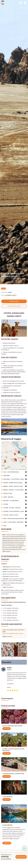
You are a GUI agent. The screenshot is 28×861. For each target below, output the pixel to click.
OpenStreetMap (19, 469)
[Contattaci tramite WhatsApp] (24, 848)
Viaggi (7, 278)
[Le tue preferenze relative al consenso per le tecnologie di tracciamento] (1, 645)
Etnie (3, 288)
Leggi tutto (6, 728)
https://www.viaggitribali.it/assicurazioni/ (12, 633)
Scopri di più (6, 843)
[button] (5, 461)
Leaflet (12, 469)
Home (2, 278)
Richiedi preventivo (21, 856)
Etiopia (10, 292)
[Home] (7, 3)
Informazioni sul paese (14, 306)
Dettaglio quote (14, 301)
